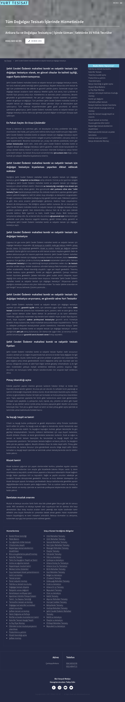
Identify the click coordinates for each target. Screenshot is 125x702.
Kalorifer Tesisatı (15, 557)
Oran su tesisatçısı (54, 593)
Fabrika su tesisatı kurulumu (20, 584)
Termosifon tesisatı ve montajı (21, 602)
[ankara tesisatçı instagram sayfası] (59, 687)
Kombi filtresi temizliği (18, 536)
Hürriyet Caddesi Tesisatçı (57, 602)
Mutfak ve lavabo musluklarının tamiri (24, 617)
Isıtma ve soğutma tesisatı (19, 563)
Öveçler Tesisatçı (53, 551)
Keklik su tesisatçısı (54, 617)
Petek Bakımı (14, 539)
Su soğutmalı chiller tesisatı (20, 542)
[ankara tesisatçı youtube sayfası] (65, 687)
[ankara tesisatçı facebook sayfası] (54, 687)
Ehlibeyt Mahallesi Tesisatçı (57, 623)
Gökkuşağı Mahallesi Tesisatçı (58, 581)
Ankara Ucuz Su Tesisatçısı (57, 566)
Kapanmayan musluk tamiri (20, 566)
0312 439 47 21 (71, 666)
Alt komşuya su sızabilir (41, 245)
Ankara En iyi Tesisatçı (55, 587)
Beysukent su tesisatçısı (56, 626)
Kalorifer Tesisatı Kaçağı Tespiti (21, 620)
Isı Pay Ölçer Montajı (17, 623)
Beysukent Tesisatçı (54, 590)
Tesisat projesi (14, 578)
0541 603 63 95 (71, 663)
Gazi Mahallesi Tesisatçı (56, 572)
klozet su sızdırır (47, 248)
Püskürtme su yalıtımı (17, 632)
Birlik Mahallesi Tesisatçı (56, 569)
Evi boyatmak (24, 248)
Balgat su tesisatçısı (54, 575)
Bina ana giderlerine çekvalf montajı (23, 554)
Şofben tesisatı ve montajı (19, 611)
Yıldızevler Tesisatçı (54, 554)
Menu (116, 3)
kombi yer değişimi (62, 248)
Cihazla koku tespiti (17, 545)
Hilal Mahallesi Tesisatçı (56, 536)
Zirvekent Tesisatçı (54, 578)
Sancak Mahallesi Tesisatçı (57, 542)
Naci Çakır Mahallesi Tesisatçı (58, 545)
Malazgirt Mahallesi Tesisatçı (58, 548)
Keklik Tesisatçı (52, 596)
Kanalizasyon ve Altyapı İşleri (20, 593)
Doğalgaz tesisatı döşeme (19, 587)
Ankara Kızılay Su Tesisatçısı (57, 563)
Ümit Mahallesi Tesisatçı (56, 539)
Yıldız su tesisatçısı (54, 557)
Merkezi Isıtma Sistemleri (19, 569)
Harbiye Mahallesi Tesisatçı (57, 608)
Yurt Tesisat (7, 61)
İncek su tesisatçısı (54, 584)
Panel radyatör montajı (18, 581)
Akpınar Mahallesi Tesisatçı (57, 599)
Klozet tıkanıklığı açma (18, 635)
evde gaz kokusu (58, 245)
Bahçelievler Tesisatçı (55, 605)
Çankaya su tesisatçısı (55, 560)
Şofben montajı (15, 638)
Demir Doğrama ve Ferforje (19, 614)
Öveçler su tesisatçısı (55, 620)
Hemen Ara (36, 41)
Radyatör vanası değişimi (19, 590)
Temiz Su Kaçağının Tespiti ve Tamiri (23, 560)
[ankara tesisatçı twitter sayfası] (71, 687)
